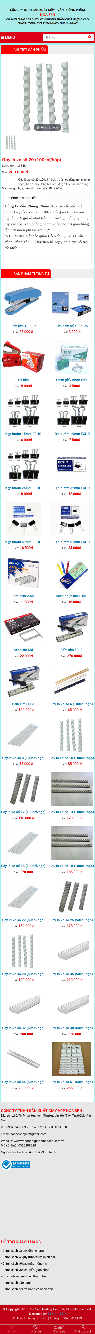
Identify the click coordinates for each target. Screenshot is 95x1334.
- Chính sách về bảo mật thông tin (24, 1263)
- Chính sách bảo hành (16, 1282)
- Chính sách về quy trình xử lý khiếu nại (28, 1257)
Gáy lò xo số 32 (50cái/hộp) (23, 1028)
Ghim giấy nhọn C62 (71, 379)
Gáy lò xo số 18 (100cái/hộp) (71, 865)
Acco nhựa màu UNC (71, 595)
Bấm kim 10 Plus (23, 325)
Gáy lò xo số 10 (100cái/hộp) (71, 758)
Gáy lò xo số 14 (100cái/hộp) (71, 812)
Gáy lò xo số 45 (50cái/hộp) (23, 1081)
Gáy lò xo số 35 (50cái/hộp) (71, 974)
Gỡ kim (23, 379)
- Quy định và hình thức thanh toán (24, 1276)
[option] (47, 97)
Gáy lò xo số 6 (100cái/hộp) (71, 704)
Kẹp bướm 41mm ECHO (23, 542)
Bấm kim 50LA (72, 649)
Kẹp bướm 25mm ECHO (23, 488)
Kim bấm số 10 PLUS (72, 325)
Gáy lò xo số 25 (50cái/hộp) (71, 920)
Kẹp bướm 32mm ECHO (72, 488)
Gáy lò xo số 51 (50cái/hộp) (71, 1081)
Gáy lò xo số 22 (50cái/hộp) (23, 920)
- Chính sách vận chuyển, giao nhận (25, 1270)
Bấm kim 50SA (23, 704)
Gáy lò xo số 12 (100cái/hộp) (23, 812)
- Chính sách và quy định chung (22, 1250)
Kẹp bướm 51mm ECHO (72, 542)
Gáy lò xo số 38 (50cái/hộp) (71, 1028)
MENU (10, 37)
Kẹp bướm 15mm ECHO (23, 433)
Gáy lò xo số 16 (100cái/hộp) (23, 865)
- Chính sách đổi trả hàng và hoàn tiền (27, 1289)
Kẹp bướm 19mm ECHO (72, 433)
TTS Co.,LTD (57, 1313)
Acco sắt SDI (23, 649)
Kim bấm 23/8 (23, 595)
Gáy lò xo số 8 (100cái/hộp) (23, 758)
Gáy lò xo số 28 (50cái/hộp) (23, 974)
